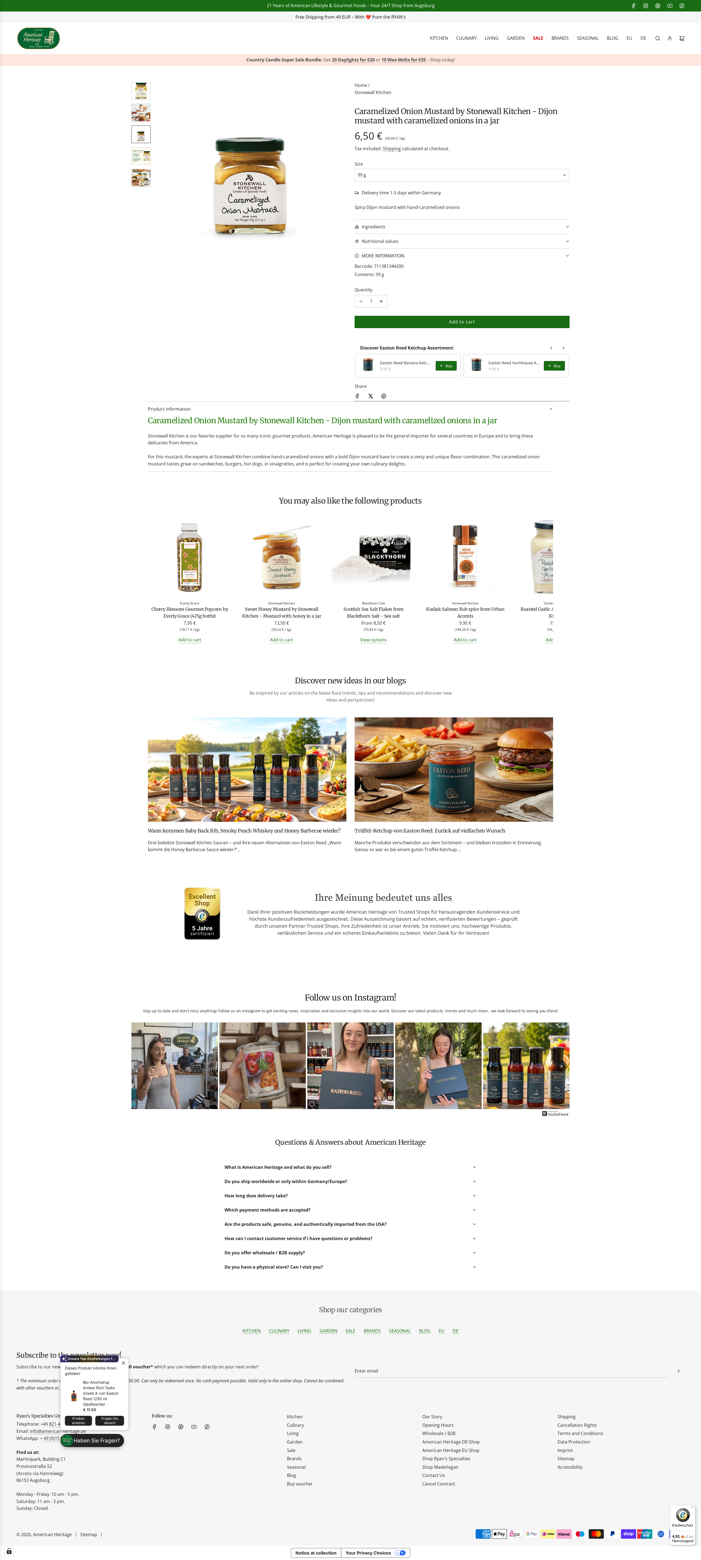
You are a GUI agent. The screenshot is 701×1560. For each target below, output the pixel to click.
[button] (161, 167)
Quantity (363, 290)
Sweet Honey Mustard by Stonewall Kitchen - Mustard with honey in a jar (281, 612)
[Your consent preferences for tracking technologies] (9, 1551)
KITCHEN (252, 1331)
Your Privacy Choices (368, 1553)
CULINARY (279, 1331)
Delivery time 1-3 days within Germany (401, 193)
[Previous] (139, 1066)
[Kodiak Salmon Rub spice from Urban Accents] (465, 557)
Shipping (392, 149)
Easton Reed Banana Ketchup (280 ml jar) (406, 362)
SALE (350, 1331)
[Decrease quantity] (361, 301)
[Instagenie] (555, 1115)
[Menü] (692, 1508)
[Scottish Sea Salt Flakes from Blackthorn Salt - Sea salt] (373, 557)
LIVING (304, 1331)
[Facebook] (634, 5)
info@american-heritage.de (58, 1431)
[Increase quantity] (381, 301)
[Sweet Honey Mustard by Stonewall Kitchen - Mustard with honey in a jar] (282, 557)
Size (359, 164)
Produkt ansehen (78, 1420)
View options (373, 640)
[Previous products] (551, 348)
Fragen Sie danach (109, 1420)
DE (455, 1331)
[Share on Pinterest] (384, 397)
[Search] (658, 38)
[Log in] (670, 38)
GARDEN (328, 1331)
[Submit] (679, 1371)
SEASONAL (400, 1331)
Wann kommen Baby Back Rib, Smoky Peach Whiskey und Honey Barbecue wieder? (244, 831)
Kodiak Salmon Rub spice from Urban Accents (465, 612)
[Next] (561, 1066)
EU (441, 1331)
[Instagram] (646, 5)
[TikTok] (682, 5)
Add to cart (189, 640)
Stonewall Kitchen (373, 92)
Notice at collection (316, 1553)
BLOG (424, 1331)
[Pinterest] (658, 5)
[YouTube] (670, 5)
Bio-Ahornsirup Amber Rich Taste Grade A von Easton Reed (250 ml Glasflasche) (101, 1393)
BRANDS (372, 1331)
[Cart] (682, 38)
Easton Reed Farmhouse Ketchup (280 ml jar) (515, 362)
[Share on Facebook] (357, 397)
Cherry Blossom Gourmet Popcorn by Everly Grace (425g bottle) (189, 612)
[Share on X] (370, 397)
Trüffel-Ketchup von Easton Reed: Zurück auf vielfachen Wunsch (430, 831)
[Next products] (564, 348)
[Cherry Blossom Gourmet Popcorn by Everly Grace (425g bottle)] (190, 557)
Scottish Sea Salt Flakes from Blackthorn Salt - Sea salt (373, 612)
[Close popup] (123, 1363)
